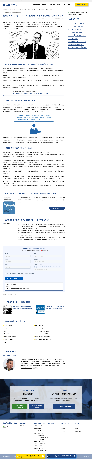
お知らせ (63, 431)
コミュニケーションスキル (41, 334)
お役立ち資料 (78, 431)
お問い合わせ (82, 0)
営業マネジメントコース (40, 443)
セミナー (77, 428)
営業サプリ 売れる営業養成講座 (42, 230)
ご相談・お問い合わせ (65, 406)
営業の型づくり (36, 5)
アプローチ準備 (8, 325)
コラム (69, 5)
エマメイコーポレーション (56, 361)
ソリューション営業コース (40, 435)
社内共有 (6, 334)
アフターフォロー (39, 328)
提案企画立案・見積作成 (10, 336)
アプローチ (7, 328)
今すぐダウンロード (57, 208)
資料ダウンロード (81, 5)
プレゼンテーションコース (40, 439)
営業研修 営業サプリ (38, 426)
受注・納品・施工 (39, 325)
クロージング (7, 342)
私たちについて (61, 5)
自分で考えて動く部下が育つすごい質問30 (37, 366)
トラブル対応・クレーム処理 (42, 331)
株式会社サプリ (11, 4)
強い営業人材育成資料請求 (37, 406)
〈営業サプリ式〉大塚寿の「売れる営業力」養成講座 (47, 363)
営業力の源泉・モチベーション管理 (44, 339)
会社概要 (77, 0)
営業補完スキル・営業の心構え (42, 336)
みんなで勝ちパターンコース (41, 450)
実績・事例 (52, 5)
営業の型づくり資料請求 (20, 406)
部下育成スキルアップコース (41, 445)
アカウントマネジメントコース (41, 437)
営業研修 (44, 5)
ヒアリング (7, 331)
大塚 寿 (42, 19)
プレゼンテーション (9, 339)
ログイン (87, 0)
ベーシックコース (38, 430)
